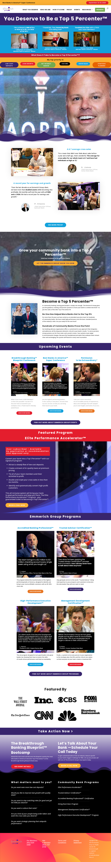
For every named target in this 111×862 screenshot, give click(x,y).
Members (100, 10)
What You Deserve (30, 10)
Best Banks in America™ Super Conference (19, 2)
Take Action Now (54, 731)
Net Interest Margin (46, 65)
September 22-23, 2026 (97, 3)
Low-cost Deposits (9, 65)
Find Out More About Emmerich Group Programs (55, 674)
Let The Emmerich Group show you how (55, 263)
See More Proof (55, 225)
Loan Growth (27, 64)
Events (77, 10)
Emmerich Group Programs (55, 516)
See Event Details (22, 766)
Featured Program (55, 432)
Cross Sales (83, 64)
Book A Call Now (17, 505)
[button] (24, 41)
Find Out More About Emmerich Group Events (55, 422)
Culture (65, 64)
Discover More (24, 413)
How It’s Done (58, 10)
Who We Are (45, 10)
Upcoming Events (55, 346)
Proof (69, 10)
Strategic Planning (102, 65)
